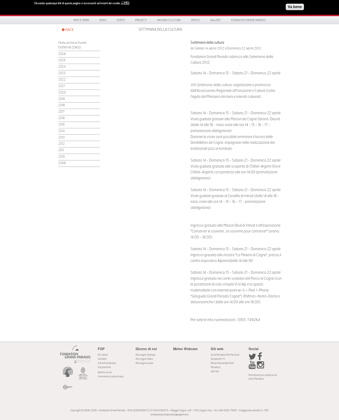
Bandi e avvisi (105, 372)
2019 (61, 99)
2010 (61, 156)
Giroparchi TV (218, 359)
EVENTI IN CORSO (69, 47)
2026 (62, 54)
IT (75, 361)
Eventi (121, 20)
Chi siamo (103, 355)
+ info (125, 3)
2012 (61, 143)
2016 (61, 118)
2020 (62, 92)
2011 (61, 150)
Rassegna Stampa (145, 355)
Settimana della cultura (160, 29)
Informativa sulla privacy (111, 376)
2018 (61, 105)
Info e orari (81, 20)
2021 (61, 86)
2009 (62, 163)
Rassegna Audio (144, 363)
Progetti (141, 20)
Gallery (215, 20)
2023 (61, 73)
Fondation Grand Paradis (248, 20)
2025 (61, 60)
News (103, 20)
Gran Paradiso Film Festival (225, 355)
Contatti (102, 359)
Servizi (195, 20)
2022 (62, 79)
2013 (61, 137)
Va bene (295, 7)
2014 (61, 131)
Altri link (215, 371)
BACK (69, 30)
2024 (61, 66)
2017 (61, 111)
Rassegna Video (144, 359)
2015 (61, 124)
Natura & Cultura (169, 20)
